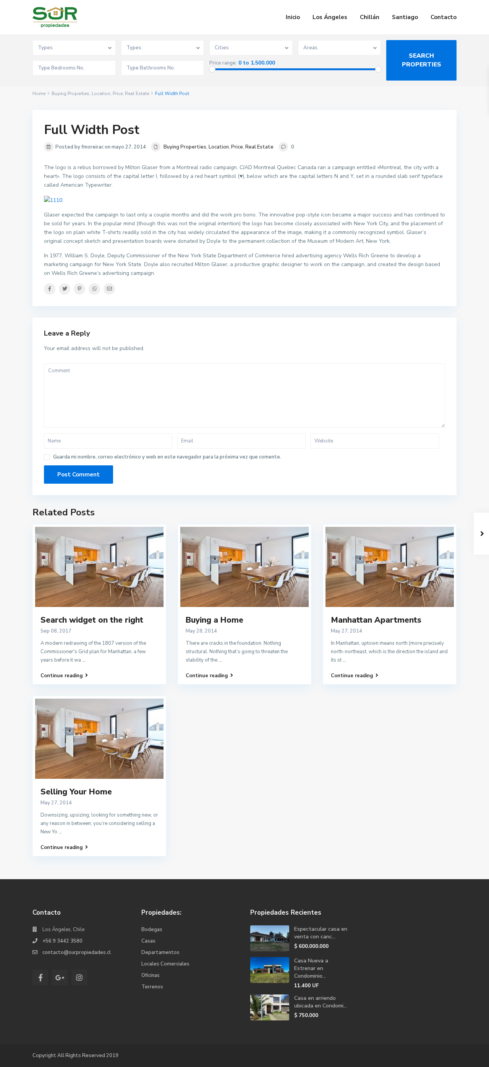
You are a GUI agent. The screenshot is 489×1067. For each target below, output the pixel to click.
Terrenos (152, 986)
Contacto (444, 17)
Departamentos (160, 952)
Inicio (293, 17)
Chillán (369, 17)
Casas (148, 941)
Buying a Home (214, 620)
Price (118, 93)
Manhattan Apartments (376, 620)
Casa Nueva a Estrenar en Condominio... (311, 968)
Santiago (405, 17)
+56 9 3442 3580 (62, 941)
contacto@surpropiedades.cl (76, 952)
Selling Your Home (76, 791)
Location (101, 93)
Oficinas (150, 975)
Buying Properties (70, 93)
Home (38, 93)
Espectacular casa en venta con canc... (320, 932)
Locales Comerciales (165, 963)
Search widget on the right (91, 620)
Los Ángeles (330, 17)
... (84, 660)
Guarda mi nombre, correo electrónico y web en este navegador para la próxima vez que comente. (167, 457)
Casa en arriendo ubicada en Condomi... (320, 1001)
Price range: (223, 63)
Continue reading (61, 675)
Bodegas (151, 929)
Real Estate (137, 93)
